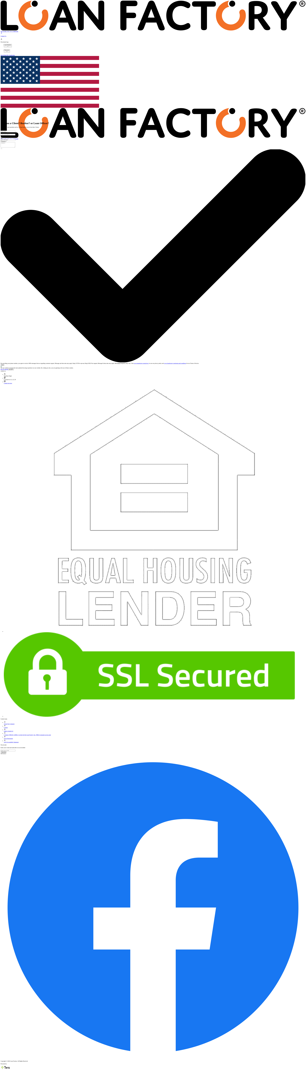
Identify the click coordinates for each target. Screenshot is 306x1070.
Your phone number (6, 136)
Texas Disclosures (8, 738)
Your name (4, 130)
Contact (6, 727)
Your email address (6, 133)
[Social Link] (153, 1058)
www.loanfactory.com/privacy (141, 363)
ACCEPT (11, 369)
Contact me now (8, 383)
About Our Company (9, 724)
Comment (4, 141)
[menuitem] (8, 45)
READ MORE (4, 369)
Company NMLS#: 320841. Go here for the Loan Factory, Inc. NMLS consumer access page (27, 735)
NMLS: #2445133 (8, 731)
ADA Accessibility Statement (11, 742)
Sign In (2, 55)
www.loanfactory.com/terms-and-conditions (175, 363)
